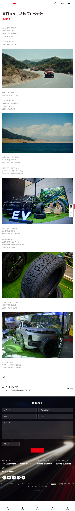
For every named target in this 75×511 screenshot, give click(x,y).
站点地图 (44, 486)
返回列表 (69, 389)
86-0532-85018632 (63, 464)
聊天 (71, 208)
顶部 (71, 213)
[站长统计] (53, 484)
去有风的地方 (13, 387)
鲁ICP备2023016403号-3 (66, 484)
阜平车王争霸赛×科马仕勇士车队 (20, 390)
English (62, 3)
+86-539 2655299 (26, 464)
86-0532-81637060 (44, 464)
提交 (36, 450)
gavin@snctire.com (10, 471)
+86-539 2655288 (9, 464)
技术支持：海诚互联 (34, 486)
